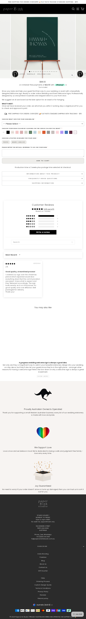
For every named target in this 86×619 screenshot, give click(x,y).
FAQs (43, 578)
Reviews (43, 595)
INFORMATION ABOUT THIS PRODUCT (43, 174)
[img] (10, 264)
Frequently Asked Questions (43, 178)
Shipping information (43, 183)
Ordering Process (43, 581)
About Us (43, 564)
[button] (30, 216)
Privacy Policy (43, 592)
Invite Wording (43, 554)
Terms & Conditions (43, 588)
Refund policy (43, 598)
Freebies (43, 557)
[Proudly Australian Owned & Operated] (43, 394)
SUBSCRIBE (42, 546)
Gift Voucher (43, 571)
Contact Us (43, 567)
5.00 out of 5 (49, 209)
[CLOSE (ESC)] (43, 42)
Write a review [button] (43, 232)
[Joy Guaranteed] (43, 471)
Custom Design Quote (43, 585)
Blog (43, 561)
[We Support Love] (43, 432)
